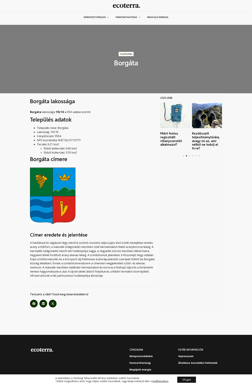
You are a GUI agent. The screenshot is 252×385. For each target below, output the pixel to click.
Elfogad (186, 379)
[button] (34, 303)
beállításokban (160, 381)
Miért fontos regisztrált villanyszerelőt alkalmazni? (171, 139)
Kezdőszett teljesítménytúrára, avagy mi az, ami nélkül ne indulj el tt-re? (206, 140)
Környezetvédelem (95, 17)
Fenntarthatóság (126, 17)
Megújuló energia (157, 17)
